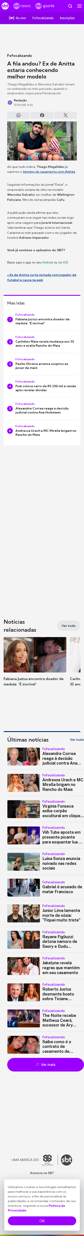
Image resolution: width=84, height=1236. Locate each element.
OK (42, 1221)
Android (47, 262)
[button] (35, 666)
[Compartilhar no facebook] (42, 115)
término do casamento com (49, 172)
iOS (65, 262)
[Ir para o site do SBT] (66, 1160)
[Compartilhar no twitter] (65, 115)
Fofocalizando (19, 55)
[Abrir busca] (70, 6)
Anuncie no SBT (42, 1173)
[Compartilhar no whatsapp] (18, 115)
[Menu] (79, 6)
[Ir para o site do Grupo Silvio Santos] (35, 1160)
